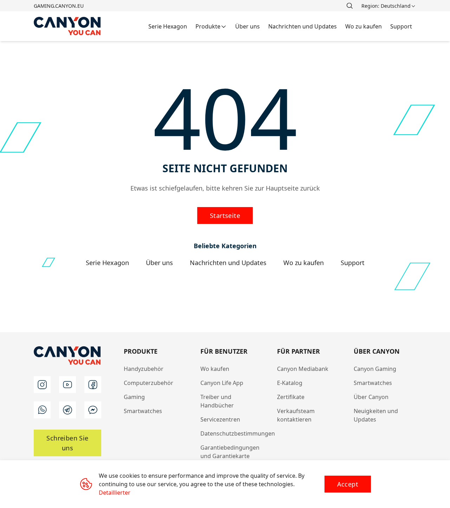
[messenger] (92, 409)
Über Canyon (371, 397)
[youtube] (67, 384)
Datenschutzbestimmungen (237, 433)
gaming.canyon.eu (59, 5)
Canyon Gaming (375, 369)
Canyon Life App (221, 383)
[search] (349, 5)
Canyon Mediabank (302, 369)
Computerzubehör (148, 383)
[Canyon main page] (67, 26)
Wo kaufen (214, 369)
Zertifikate (290, 397)
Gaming (134, 397)
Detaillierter (114, 492)
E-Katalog (289, 383)
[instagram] (42, 384)
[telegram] (67, 409)
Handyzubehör (143, 369)
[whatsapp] (42, 409)
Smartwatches (143, 411)
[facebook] (92, 384)
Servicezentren (220, 419)
